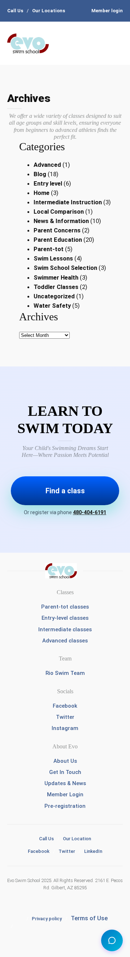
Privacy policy (47, 918)
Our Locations (48, 10)
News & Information (61, 220)
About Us (65, 761)
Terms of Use (89, 918)
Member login (107, 10)
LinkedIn (93, 851)
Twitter (65, 717)
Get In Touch (65, 772)
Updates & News (65, 783)
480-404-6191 (89, 512)
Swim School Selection (65, 267)
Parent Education (58, 239)
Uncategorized (54, 296)
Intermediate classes (65, 629)
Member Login (65, 794)
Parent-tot (49, 249)
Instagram (65, 728)
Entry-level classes (65, 618)
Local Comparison (59, 211)
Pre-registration (65, 806)
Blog (40, 174)
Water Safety (52, 305)
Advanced (47, 164)
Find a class (65, 490)
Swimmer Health (56, 277)
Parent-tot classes (65, 607)
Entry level (48, 183)
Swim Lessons (53, 258)
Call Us (15, 10)
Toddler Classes (56, 286)
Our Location (77, 838)
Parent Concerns (57, 230)
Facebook (65, 706)
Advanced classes (65, 640)
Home (41, 192)
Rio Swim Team (65, 673)
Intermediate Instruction (68, 202)
